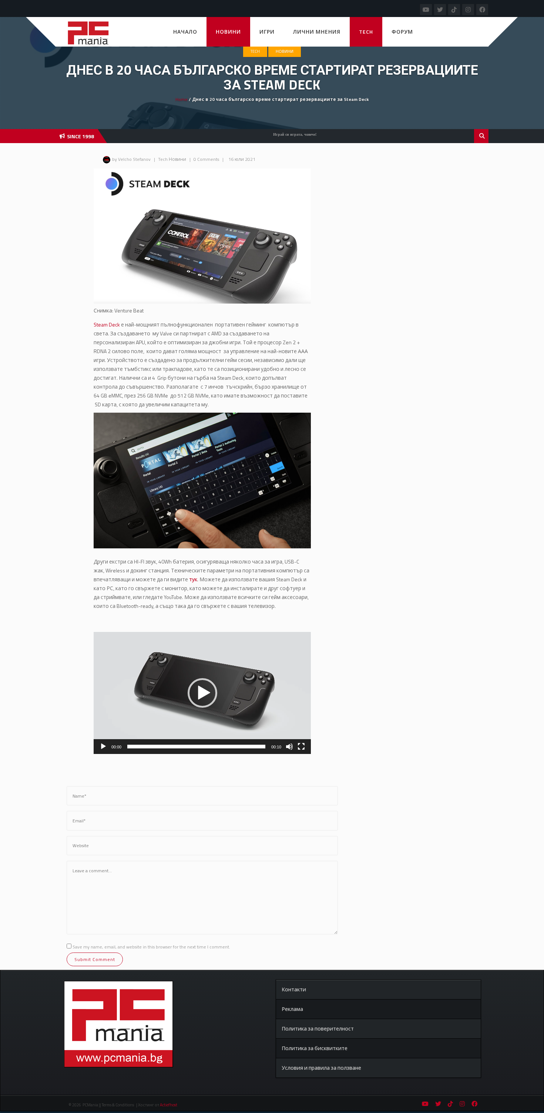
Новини (228, 31)
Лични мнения (316, 31)
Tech (366, 31)
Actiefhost (168, 1105)
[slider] (196, 746)
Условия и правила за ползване (321, 1068)
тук (193, 579)
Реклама (292, 1009)
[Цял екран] (301, 746)
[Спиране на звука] (289, 746)
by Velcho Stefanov (131, 159)
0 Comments (206, 159)
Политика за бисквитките (314, 1048)
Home (181, 99)
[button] (202, 693)
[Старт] (103, 746)
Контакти (294, 989)
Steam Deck (107, 324)
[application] (202, 693)
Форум (402, 31)
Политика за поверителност (318, 1028)
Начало (185, 31)
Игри (267, 31)
